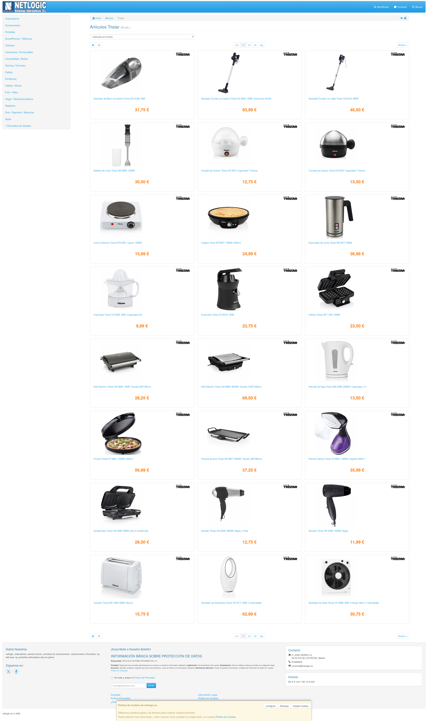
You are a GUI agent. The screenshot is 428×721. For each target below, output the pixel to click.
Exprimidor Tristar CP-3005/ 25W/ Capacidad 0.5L (118, 314)
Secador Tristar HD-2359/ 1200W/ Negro (328, 530)
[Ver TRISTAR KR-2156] (142, 73)
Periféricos (10, 79)
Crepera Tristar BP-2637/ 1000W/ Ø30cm (221, 242)
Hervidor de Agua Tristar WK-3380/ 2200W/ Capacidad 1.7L (337, 386)
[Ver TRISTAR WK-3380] (357, 361)
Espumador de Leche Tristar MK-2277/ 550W (330, 242)
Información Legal (207, 694)
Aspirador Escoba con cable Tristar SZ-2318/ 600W (333, 98)
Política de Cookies (226, 716)
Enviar (151, 685)
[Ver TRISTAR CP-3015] (249, 289)
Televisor (10, 45)
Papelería (10, 105)
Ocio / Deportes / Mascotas (19, 112)
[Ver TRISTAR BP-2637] (249, 217)
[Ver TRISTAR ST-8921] (357, 433)
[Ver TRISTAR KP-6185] (142, 217)
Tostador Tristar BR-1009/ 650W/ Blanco (113, 602)
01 (243, 45)
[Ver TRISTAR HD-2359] (357, 505)
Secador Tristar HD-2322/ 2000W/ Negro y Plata (224, 530)
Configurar (271, 705)
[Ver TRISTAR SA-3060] (142, 505)
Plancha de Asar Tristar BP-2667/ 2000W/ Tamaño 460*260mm (231, 458)
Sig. (261, 45)
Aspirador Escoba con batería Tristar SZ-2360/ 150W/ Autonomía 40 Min (236, 98)
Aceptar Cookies (300, 705)
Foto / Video (11, 92)
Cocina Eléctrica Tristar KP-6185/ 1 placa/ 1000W (118, 242)
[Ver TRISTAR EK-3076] (357, 145)
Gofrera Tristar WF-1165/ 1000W (324, 314)
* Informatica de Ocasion (18, 125)
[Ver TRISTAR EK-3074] (249, 145)
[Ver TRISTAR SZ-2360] (249, 73)
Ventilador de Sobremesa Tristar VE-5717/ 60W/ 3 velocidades (231, 602)
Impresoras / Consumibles (19, 52)
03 (255, 45)
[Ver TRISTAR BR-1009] (142, 577)
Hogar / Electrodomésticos (19, 99)
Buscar (419, 7)
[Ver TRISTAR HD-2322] (249, 505)
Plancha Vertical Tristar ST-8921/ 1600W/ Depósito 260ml (336, 458)
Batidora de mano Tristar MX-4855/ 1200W (114, 170)
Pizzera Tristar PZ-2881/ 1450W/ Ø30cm (113, 458)
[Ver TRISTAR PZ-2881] (142, 433)
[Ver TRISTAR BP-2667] (249, 433)
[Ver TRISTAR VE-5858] (357, 577)
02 (249, 45)
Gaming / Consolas (15, 65)
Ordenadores (12, 18)
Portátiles (10, 32)
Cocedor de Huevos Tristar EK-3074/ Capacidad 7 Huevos (229, 170)
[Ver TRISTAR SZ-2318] (357, 73)
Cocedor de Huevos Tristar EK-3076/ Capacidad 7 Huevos (337, 170)
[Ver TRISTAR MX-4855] (142, 145)
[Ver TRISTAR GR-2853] (249, 361)
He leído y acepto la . (134, 677)
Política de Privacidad (119, 670)
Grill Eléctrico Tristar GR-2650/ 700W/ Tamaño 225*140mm (122, 386)
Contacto (402, 7)
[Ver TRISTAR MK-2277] (357, 217)
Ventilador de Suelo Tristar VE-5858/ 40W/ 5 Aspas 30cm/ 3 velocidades (344, 602)
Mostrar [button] (402, 45)
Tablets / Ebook (13, 85)
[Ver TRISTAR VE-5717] (249, 577)
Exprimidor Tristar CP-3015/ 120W (217, 314)
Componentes (12, 25)
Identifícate (382, 7)
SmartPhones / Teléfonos (18, 38)
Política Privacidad (120, 698)
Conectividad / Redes (16, 58)
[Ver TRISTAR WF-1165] (357, 289)
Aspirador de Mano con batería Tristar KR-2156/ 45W (119, 98)
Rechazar (284, 705)
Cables (9, 72)
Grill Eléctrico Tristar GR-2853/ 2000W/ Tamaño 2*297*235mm (231, 386)
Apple (8, 119)
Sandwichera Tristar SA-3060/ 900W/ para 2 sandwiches (121, 530)
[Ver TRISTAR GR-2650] (142, 361)
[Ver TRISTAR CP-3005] (142, 289)
